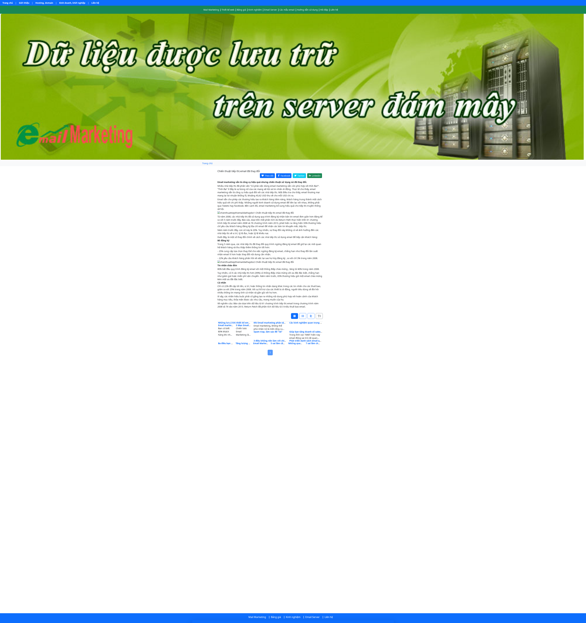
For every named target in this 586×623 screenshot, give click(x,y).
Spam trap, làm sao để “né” (268, 331)
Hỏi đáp (324, 9)
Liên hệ (95, 2)
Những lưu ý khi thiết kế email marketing (240, 322)
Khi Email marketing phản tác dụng (272, 322)
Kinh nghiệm (255, 9)
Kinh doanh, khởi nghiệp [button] (72, 2)
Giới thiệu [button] (24, 2)
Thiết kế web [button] (227, 9)
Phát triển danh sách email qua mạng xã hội (312, 340)
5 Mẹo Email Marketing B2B (250, 325)
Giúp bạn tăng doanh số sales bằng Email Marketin (316, 331)
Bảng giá (241, 9)
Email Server (312, 617)
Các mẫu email (287, 9)
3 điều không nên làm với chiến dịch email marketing (282, 340)
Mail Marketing (211, 9)
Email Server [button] (270, 9)
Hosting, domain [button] (44, 2)
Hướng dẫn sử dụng (307, 9)
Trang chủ (7, 2)
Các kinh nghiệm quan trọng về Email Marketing (315, 322)
